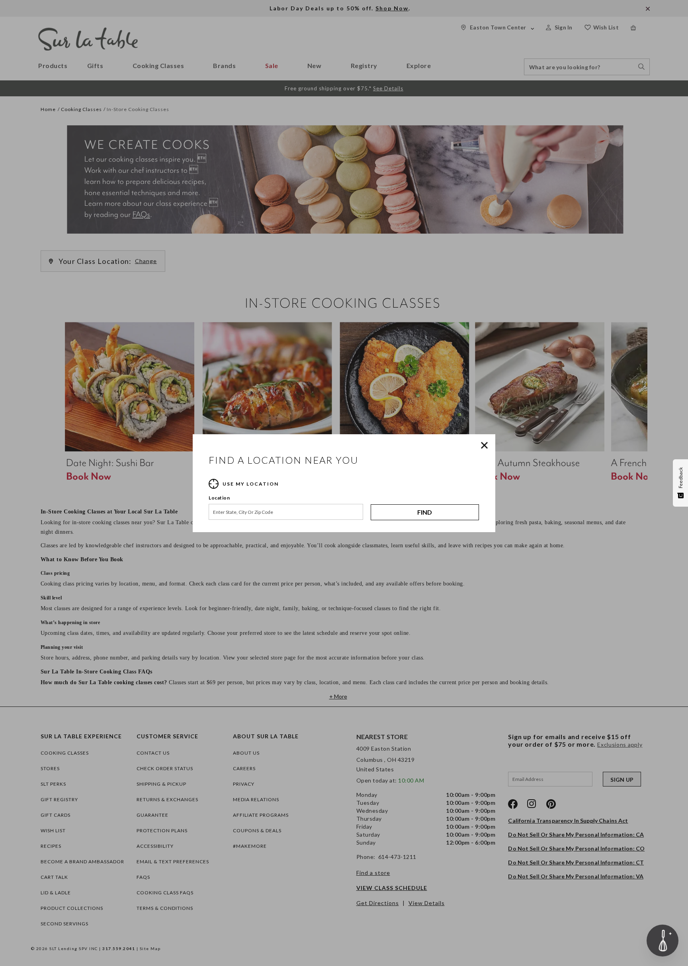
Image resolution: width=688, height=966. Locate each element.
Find (424, 512)
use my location (251, 484)
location (219, 498)
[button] (486, 445)
